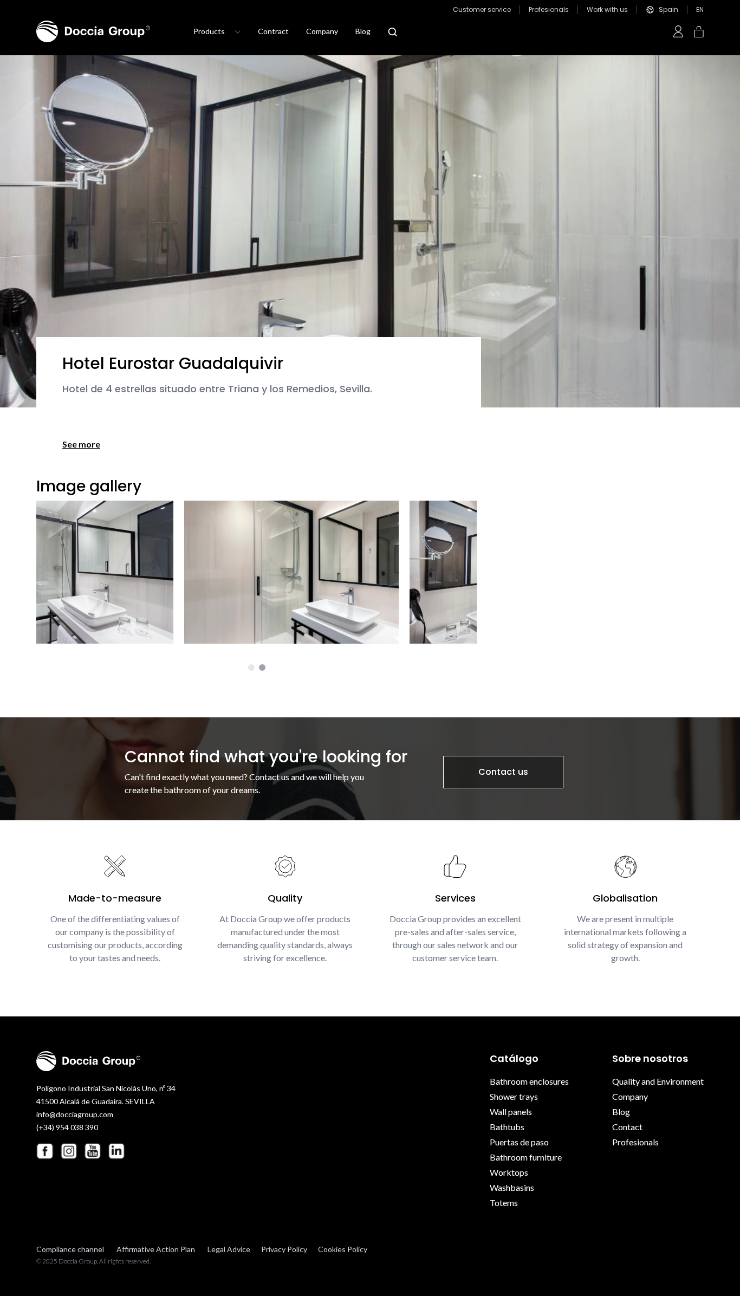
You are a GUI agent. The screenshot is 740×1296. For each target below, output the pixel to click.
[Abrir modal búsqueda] (392, 32)
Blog (363, 31)
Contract (273, 31)
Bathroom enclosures (529, 1081)
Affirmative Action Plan (155, 1249)
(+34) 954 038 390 (67, 1127)
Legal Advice (228, 1249)
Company (322, 31)
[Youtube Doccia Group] (92, 1151)
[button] (251, 667)
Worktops (509, 1172)
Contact (627, 1127)
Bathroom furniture (526, 1157)
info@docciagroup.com (74, 1114)
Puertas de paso (519, 1142)
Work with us (607, 10)
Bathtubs (507, 1127)
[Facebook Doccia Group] (45, 1151)
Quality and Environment (658, 1081)
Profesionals (549, 10)
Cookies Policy (342, 1249)
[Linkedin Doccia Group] (116, 1151)
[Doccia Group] (93, 31)
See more (81, 444)
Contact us (503, 772)
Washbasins (512, 1187)
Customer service (482, 10)
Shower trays (514, 1096)
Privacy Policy (284, 1249)
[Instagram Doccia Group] (68, 1151)
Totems (504, 1202)
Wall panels (511, 1111)
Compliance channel (70, 1249)
